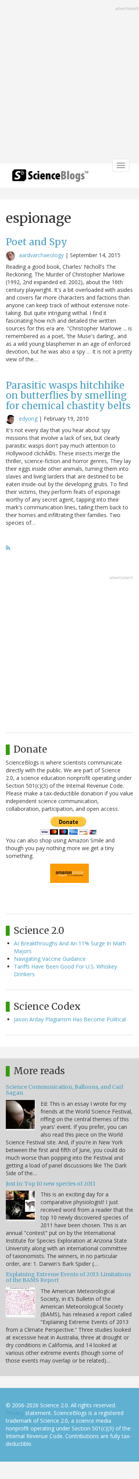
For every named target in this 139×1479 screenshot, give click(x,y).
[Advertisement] (69, 82)
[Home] (50, 178)
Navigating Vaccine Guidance (50, 958)
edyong (28, 418)
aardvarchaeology (41, 255)
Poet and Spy (36, 242)
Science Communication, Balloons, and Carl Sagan (64, 1089)
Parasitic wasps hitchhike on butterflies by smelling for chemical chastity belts (68, 395)
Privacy (15, 1413)
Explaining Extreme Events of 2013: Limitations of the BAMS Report (68, 1277)
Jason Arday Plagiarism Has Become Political (70, 1019)
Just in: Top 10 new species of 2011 (50, 1183)
